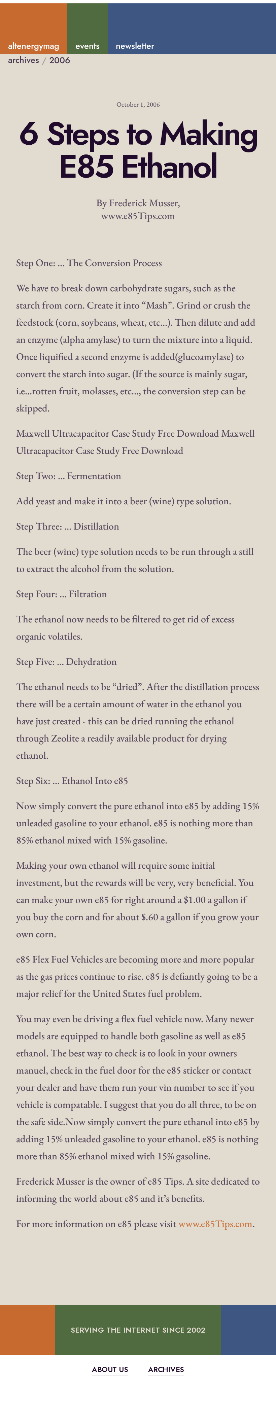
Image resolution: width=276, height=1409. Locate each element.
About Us (110, 1369)
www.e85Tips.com (215, 1223)
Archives (166, 1369)
